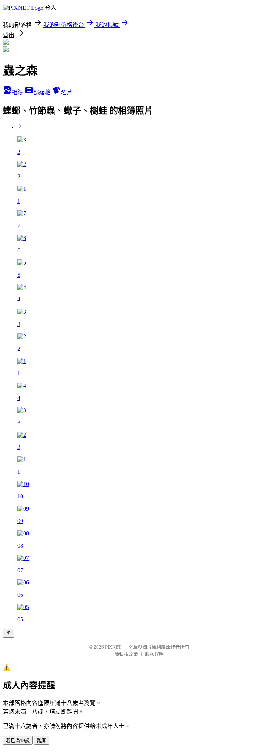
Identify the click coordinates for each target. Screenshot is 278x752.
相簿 (18, 92)
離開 (41, 740)
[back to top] (8, 633)
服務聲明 (154, 654)
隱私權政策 (126, 654)
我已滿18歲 (18, 740)
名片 (66, 92)
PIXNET (113, 647)
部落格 (42, 92)
